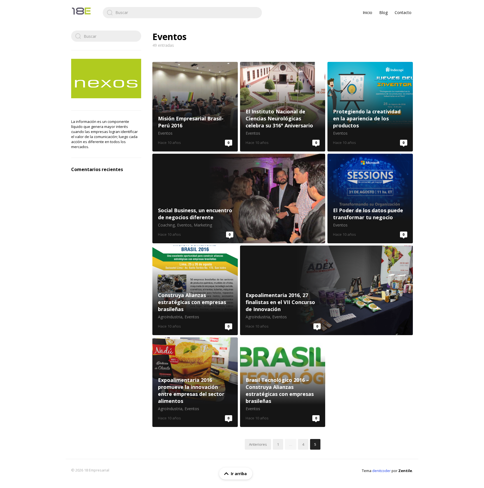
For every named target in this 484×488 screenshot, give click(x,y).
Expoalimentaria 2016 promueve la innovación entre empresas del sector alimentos (195, 382)
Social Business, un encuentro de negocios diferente (238, 198)
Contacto (403, 12)
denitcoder (381, 470)
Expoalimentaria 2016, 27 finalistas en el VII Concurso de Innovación (326, 290)
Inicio (367, 12)
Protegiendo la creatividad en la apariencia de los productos (370, 106)
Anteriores (258, 444)
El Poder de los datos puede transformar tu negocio (370, 198)
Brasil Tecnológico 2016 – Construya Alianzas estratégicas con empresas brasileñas (282, 382)
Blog (383, 12)
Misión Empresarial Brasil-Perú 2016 (195, 106)
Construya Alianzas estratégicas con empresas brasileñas (195, 290)
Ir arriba (239, 473)
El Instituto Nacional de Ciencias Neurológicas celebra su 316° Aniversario (282, 106)
